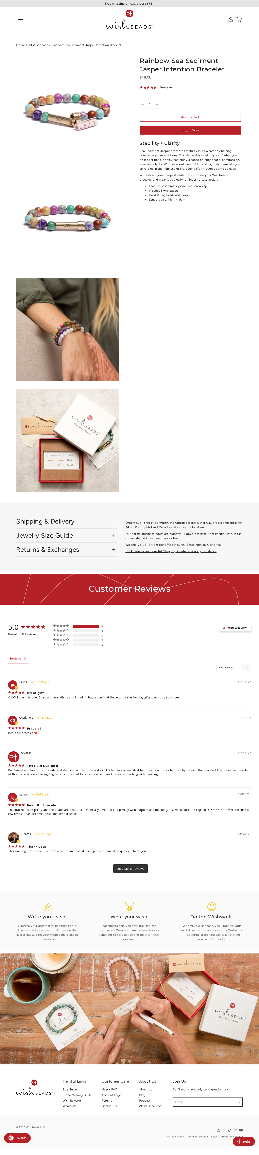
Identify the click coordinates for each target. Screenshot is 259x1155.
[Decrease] (143, 104)
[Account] (230, 19)
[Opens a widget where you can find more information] (244, 1142)
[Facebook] (224, 1130)
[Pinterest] (235, 1130)
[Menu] (20, 19)
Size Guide (70, 1089)
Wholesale (69, 1106)
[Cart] (239, 19)
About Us (145, 1089)
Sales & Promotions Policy (227, 1136)
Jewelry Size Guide (44, 535)
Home (20, 45)
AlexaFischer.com (150, 1106)
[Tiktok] (229, 1130)
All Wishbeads (38, 45)
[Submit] (238, 1102)
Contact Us (109, 1106)
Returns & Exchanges (47, 549)
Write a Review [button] (237, 628)
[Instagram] (218, 1130)
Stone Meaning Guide (77, 1095)
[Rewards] (17, 1138)
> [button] (130, 868)
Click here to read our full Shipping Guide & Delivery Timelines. (171, 551)
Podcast (144, 1100)
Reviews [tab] (15, 658)
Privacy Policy (175, 1136)
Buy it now (190, 130)
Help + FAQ (109, 1089)
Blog (142, 1095)
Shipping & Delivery (45, 521)
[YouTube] (241, 1130)
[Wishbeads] (129, 19)
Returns (107, 1100)
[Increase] (157, 104)
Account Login (111, 1095)
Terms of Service (197, 1136)
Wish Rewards (72, 1100)
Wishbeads (32, 1127)
